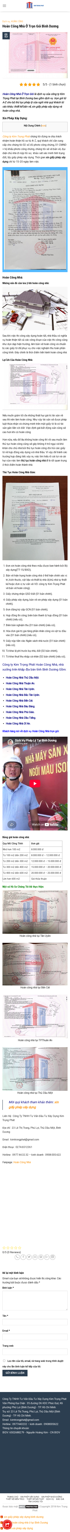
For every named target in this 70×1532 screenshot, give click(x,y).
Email (6, 1330)
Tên (5, 1316)
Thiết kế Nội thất (35, 1499)
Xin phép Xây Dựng (29, 1497)
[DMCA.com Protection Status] (28, 1506)
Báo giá (60, 1499)
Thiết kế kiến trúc (15, 1499)
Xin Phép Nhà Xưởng (51, 1497)
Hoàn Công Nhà (22, 1162)
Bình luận (8, 1287)
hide (44, 125)
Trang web (8, 1345)
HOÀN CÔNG (17, 21)
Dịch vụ (6, 21)
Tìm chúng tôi (35, 1501)
